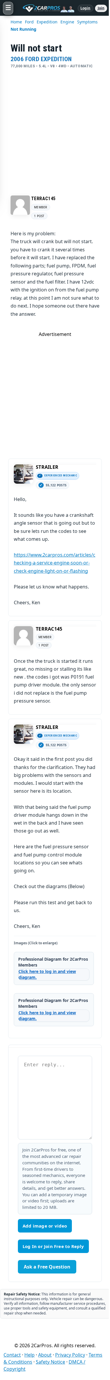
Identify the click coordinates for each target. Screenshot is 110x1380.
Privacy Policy (70, 1355)
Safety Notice (50, 1362)
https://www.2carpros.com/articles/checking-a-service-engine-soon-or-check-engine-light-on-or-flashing (54, 563)
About (45, 1355)
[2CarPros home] (45, 8)
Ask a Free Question (47, 1267)
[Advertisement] (55, 126)
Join (101, 8)
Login (85, 8)
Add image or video (45, 1226)
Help (29, 1355)
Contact (12, 1355)
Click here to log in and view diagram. (47, 974)
